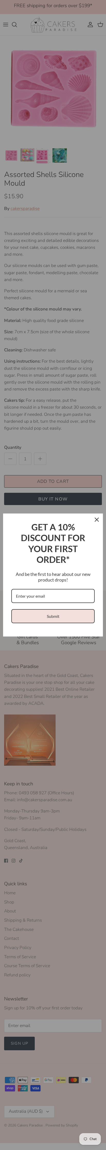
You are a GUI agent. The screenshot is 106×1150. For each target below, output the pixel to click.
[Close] (97, 519)
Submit (53, 616)
